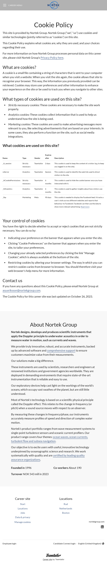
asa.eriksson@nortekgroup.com (21, 290)
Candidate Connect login (64, 543)
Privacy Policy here (52, 57)
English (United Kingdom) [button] (89, 543)
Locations (23, 508)
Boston (66, 512)
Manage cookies (22, 522)
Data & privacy (22, 517)
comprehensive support (61, 350)
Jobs (22, 512)
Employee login (9, 543)
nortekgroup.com (96, 521)
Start (22, 504)
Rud (66, 504)
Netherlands (65, 508)
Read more (85, 207)
